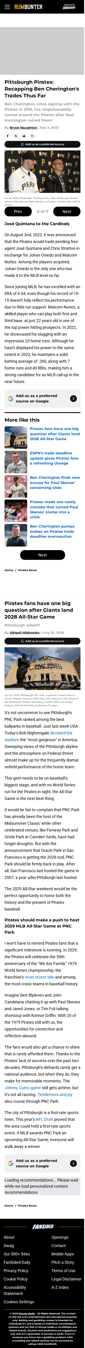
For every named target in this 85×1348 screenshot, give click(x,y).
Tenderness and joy (55, 1094)
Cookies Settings (19, 1301)
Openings (59, 1237)
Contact (58, 1245)
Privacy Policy (16, 1270)
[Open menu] (7, 6)
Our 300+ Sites (17, 1254)
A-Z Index (60, 1287)
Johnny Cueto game (23, 1087)
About (9, 1237)
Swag (9, 1245)
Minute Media (27, 1313)
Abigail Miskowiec (25, 633)
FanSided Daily (17, 1262)
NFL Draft (44, 1119)
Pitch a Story (62, 1262)
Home (9, 570)
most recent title (39, 977)
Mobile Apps (62, 1254)
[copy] (32, 136)
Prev (18, 211)
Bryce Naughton (23, 128)
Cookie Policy (16, 1279)
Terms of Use (63, 1270)
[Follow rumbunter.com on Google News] (73, 398)
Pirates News (27, 570)
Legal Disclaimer (66, 1279)
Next (67, 211)
